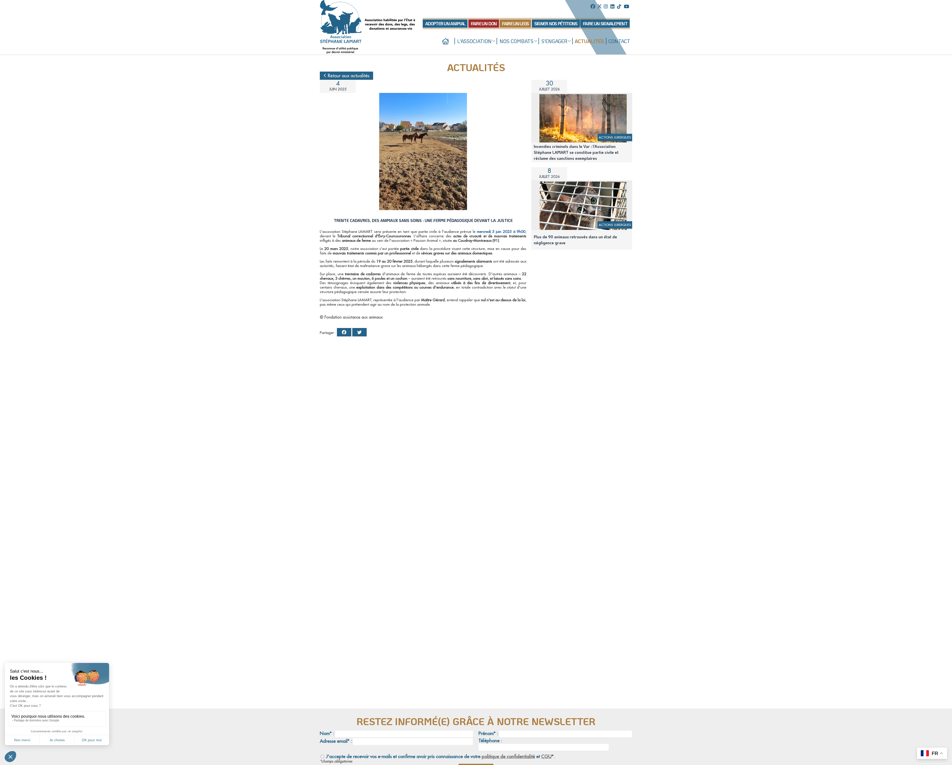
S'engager (554, 41)
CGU (546, 756)
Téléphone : (490, 740)
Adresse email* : (336, 741)
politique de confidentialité (508, 756)
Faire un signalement (605, 24)
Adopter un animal (445, 24)
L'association (474, 41)
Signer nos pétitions (555, 24)
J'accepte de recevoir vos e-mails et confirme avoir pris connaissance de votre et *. (440, 756)
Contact (619, 41)
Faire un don (484, 24)
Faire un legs (515, 24)
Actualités (589, 41)
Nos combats (517, 41)
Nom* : (327, 733)
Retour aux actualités (348, 75)
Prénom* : (488, 733)
